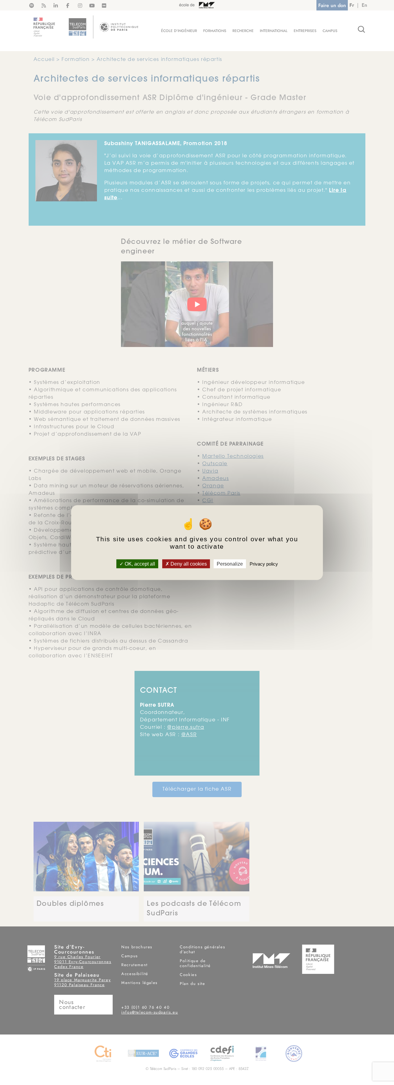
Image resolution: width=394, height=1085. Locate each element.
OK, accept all (139, 563)
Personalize (230, 563)
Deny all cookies (188, 563)
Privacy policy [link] (264, 563)
